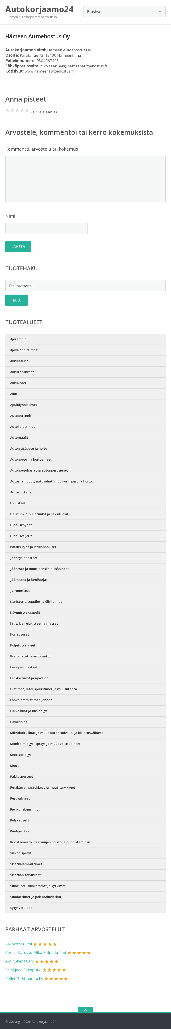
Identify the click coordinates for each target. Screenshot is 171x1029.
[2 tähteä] (12, 110)
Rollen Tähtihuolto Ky (24, 978)
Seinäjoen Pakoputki (23, 969)
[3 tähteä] (17, 110)
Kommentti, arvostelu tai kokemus (41, 149)
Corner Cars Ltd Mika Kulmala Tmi (35, 952)
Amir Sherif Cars (19, 961)
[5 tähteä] (27, 110)
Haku (16, 300)
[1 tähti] (7, 110)
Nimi (10, 216)
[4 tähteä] (22, 110)
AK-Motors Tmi (18, 943)
